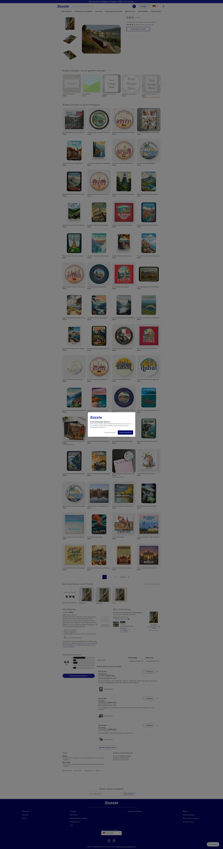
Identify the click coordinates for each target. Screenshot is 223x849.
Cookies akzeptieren (125, 432)
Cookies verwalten (110, 432)
